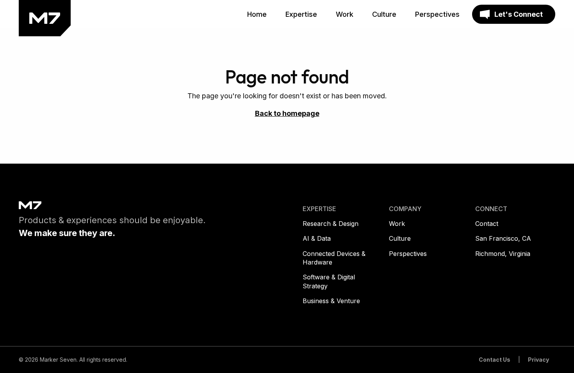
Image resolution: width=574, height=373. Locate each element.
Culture (400, 238)
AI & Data (317, 238)
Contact (486, 223)
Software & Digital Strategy (329, 281)
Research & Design (330, 223)
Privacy (538, 359)
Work (397, 223)
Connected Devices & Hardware (334, 258)
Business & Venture (331, 301)
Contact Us (494, 359)
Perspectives (408, 254)
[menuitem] (257, 14)
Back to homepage (287, 113)
